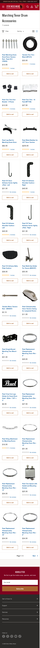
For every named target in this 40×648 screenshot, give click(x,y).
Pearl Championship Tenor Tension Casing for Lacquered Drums (29, 309)
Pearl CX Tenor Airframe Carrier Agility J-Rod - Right (29, 225)
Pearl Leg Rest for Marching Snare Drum (9, 141)
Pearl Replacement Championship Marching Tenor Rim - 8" (29, 531)
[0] (36, 6)
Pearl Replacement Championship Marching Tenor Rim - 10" (9, 531)
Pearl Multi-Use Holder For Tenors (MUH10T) (29, 267)
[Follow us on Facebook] (3, 636)
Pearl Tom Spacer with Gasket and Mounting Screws (29, 486)
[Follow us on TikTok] (19, 636)
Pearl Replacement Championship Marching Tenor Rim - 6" (29, 352)
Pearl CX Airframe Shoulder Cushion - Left (8, 225)
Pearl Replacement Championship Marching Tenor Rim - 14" (29, 442)
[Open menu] (3, 7)
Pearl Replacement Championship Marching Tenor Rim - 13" (29, 397)
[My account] (32, 7)
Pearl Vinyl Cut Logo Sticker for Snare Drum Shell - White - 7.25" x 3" (9, 397)
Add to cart (10, 74)
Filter (7, 31)
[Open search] (27, 7)
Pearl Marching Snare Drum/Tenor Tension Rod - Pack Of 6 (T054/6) (9, 58)
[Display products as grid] (33, 31)
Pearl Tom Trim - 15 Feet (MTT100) (28, 101)
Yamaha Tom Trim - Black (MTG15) (28, 56)
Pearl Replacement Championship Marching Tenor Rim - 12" (9, 487)
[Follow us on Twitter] (7, 636)
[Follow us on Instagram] (11, 636)
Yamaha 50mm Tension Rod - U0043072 (9, 308)
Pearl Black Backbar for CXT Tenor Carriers (30, 141)
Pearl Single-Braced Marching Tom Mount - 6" (9, 351)
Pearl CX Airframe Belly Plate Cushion (10, 267)
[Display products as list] (37, 31)
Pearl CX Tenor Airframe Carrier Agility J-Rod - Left (9, 183)
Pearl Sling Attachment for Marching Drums (9, 440)
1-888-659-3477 (32, 1)
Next (34, 556)
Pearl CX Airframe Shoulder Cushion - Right (28, 183)
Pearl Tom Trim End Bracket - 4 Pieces (8, 101)
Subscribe (20, 589)
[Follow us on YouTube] (15, 636)
